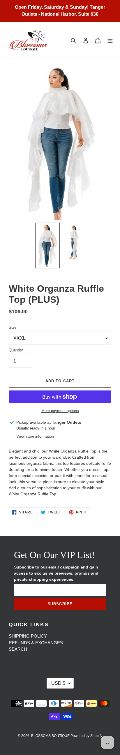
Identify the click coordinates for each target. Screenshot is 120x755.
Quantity (16, 350)
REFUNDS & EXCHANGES (36, 642)
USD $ (58, 683)
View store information (35, 436)
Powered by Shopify (86, 736)
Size (12, 327)
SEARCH (18, 649)
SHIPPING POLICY (28, 635)
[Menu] (110, 40)
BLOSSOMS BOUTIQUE (50, 736)
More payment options (60, 411)
